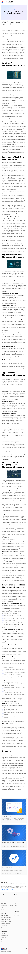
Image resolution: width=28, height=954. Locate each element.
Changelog (3, 937)
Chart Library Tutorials (6, 917)
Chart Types (3, 927)
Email (15, 905)
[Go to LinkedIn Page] (26, 949)
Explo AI (16, 901)
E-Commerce (4, 899)
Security (3, 939)
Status (2, 941)
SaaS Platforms (4, 897)
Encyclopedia (4, 925)
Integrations (3, 933)
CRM (2, 907)
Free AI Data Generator (6, 921)
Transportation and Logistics (7, 905)
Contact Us (16, 915)
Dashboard (16, 897)
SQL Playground (4, 915)
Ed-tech (3, 901)
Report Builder (17, 899)
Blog (15, 913)
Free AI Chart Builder (5, 919)
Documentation (4, 935)
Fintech (2, 909)
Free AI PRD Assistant (5, 923)
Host (15, 903)
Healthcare (3, 903)
